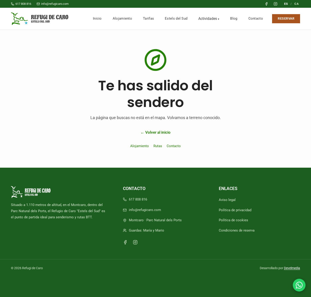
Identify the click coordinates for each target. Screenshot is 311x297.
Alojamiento (122, 18)
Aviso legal (227, 200)
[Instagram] (135, 242)
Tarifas (148, 18)
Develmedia (292, 268)
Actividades (207, 18)
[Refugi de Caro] (40, 18)
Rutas (157, 146)
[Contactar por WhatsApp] (299, 285)
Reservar (286, 19)
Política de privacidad (235, 210)
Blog (233, 18)
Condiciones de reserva (237, 230)
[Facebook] (125, 242)
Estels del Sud (176, 18)
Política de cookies (233, 220)
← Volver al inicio (155, 132)
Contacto (255, 18)
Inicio (97, 18)
